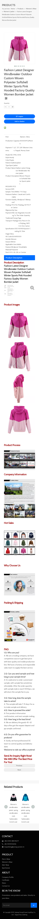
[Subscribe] (34, 905)
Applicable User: (11, 244)
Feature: (8, 247)
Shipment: (9, 210)
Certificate (5, 880)
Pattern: (8, 163)
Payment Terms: (9, 149)
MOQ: (8, 186)
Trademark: (9, 218)
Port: (7, 137)
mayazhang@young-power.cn (13, 847)
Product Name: (11, 168)
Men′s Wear (6, 859)
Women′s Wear (7, 862)
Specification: (10, 229)
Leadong (25, 915)
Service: (8, 189)
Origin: (8, 234)
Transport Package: (12, 221)
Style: (7, 157)
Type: (7, 165)
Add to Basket (19, 121)
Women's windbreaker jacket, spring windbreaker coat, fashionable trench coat (13, 813)
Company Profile (8, 877)
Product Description (14, 257)
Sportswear (6, 868)
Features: (9, 194)
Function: (9, 200)
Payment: (9, 213)
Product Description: (13, 176)
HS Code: (9, 236)
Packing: (8, 205)
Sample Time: (10, 192)
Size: (7, 252)
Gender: (8, 239)
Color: (8, 160)
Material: (8, 250)
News (4, 883)
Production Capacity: (13, 141)
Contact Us (6, 886)
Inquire (20, 116)
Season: (8, 242)
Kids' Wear (5, 865)
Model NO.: (9, 155)
